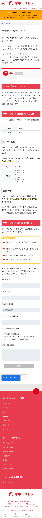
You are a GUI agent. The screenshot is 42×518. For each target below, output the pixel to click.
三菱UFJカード (8, 451)
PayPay (5, 408)
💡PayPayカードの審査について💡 (21, 14)
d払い (5, 412)
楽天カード (7, 460)
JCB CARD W (8, 468)
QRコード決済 (11, 8)
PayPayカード (8, 443)
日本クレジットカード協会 (13, 507)
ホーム (3, 8)
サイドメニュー (26, 516)
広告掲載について (28, 501)
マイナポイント (8, 482)
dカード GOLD (8, 447)
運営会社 (11, 501)
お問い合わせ (29, 504)
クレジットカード (24, 8)
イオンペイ (7, 403)
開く (18, 73)
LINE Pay (6, 421)
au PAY (5, 416)
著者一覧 (18, 501)
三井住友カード (8, 456)
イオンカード (7, 464)
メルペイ (6, 429)
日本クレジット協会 (31, 507)
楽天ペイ (6, 425)
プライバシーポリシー (15, 504)
